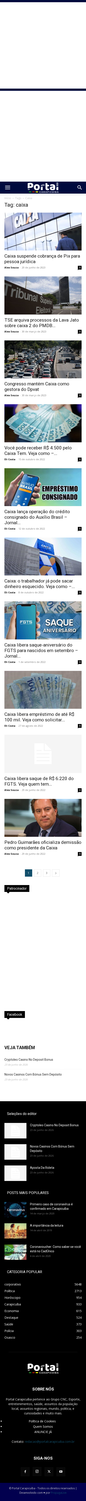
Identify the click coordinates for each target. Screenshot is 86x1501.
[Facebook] (25, 1471)
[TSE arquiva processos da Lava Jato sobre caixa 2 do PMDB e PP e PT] (43, 295)
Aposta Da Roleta (42, 1167)
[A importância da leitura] (15, 1231)
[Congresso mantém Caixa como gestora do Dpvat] (43, 359)
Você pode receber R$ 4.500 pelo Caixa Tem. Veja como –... (38, 450)
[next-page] (56, 873)
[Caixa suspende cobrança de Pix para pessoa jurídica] (43, 231)
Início (7, 198)
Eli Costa (9, 459)
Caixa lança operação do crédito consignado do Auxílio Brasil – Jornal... (37, 517)
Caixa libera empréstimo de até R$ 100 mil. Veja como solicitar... (39, 717)
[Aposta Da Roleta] (15, 1173)
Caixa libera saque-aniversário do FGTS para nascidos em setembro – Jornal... (41, 650)
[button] (7, 188)
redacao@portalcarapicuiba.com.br (50, 1441)
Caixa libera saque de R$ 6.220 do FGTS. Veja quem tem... (39, 781)
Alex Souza (11, 267)
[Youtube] (60, 1471)
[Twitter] (49, 1471)
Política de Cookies (42, 1421)
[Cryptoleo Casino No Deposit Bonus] (15, 1130)
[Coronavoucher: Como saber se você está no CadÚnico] (15, 1252)
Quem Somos (43, 1426)
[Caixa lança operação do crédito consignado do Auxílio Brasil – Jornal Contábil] (43, 487)
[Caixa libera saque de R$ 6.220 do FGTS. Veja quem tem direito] (43, 754)
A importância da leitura (46, 1225)
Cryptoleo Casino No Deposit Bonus (28, 1059)
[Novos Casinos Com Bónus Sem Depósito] (15, 1152)
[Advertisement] (43, 45)
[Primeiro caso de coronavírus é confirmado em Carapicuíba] (15, 1209)
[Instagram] (37, 1471)
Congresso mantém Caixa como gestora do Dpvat (36, 386)
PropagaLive (59, 1493)
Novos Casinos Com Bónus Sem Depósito (33, 1074)
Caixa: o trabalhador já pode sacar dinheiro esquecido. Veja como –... (39, 583)
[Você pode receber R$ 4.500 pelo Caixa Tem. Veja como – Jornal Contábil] (43, 423)
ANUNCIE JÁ (43, 1432)
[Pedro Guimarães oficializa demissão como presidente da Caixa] (43, 818)
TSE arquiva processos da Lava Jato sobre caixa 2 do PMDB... (41, 322)
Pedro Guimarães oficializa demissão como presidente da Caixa (42, 845)
